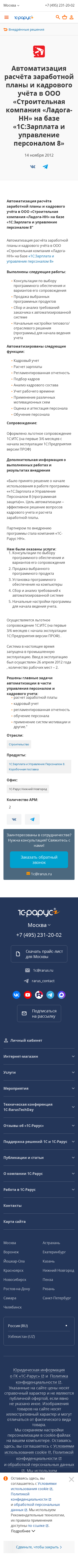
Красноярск (13, 1270)
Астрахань (51, 1242)
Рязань (49, 1288)
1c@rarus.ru (41, 873)
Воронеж (11, 1252)
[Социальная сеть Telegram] (50, 995)
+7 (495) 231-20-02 (60, 5)
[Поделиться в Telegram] (45, 168)
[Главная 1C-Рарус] (32, 18)
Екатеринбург (54, 1252)
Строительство (19, 744)
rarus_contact (43, 980)
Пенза (48, 1279)
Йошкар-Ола (14, 1261)
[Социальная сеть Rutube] (39, 995)
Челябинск (12, 1307)
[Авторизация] (71, 17)
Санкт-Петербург (57, 1298)
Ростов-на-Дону (16, 1288)
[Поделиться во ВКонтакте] (33, 168)
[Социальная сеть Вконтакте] (16, 995)
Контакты (12, 1205)
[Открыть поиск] (58, 17)
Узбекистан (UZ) (21, 1336)
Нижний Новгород (58, 1270)
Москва (9, 1242)
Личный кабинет (26, 1040)
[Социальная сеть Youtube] (28, 995)
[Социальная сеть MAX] (61, 995)
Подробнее (20, 1531)
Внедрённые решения (26, 29)
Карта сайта (14, 1221)
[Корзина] (64, 17)
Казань (49, 1261)
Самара (9, 1298)
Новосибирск (14, 1279)
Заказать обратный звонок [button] (39, 859)
